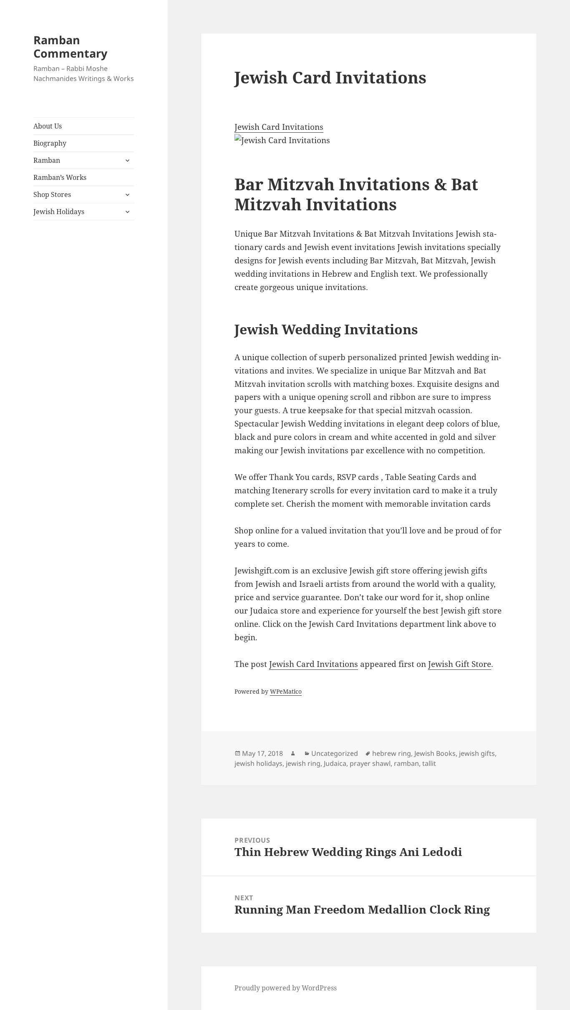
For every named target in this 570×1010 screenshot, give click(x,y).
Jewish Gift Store (459, 664)
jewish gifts (477, 753)
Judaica (335, 763)
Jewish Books (435, 753)
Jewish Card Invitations (279, 126)
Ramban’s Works (59, 177)
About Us (47, 126)
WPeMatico (286, 691)
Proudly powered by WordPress (286, 987)
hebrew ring (391, 753)
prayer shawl (370, 763)
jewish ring (303, 763)
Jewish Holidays (58, 211)
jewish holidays (258, 763)
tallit (429, 763)
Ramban (46, 160)
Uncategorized (334, 753)
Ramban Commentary (70, 46)
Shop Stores (52, 194)
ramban (406, 763)
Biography (49, 143)
